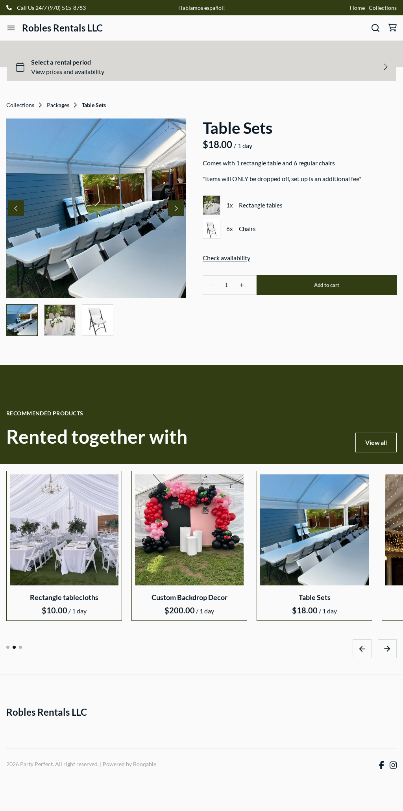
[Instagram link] (393, 765)
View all (376, 442)
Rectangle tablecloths (64, 597)
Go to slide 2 (14, 647)
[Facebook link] (381, 765)
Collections (383, 8)
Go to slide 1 (8, 647)
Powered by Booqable (129, 764)
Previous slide (362, 648)
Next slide (387, 648)
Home (357, 8)
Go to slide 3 (20, 647)
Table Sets (315, 597)
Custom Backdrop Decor (189, 597)
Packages (58, 105)
